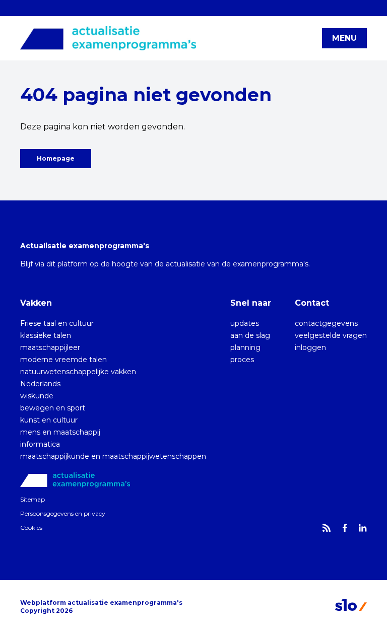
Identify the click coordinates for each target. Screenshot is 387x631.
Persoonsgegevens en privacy (62, 513)
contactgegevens (326, 323)
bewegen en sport (52, 407)
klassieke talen (45, 335)
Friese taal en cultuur (57, 323)
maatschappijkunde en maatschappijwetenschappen (113, 456)
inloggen (310, 347)
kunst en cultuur (49, 420)
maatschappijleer (50, 347)
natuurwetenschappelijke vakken (78, 371)
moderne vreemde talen (63, 359)
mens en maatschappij (60, 432)
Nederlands (40, 383)
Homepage (56, 158)
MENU (344, 38)
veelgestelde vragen (331, 335)
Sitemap (32, 499)
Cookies (31, 527)
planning (245, 347)
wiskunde (36, 395)
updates (244, 323)
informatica (40, 444)
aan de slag (250, 335)
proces (242, 359)
